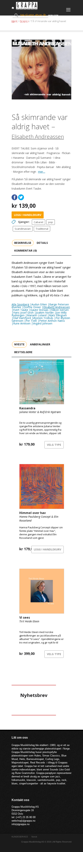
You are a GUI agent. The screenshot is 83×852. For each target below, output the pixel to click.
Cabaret (38, 222)
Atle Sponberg (20, 304)
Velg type (54, 445)
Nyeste (19, 344)
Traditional (42, 228)
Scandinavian (23, 228)
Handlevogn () (26, 22)
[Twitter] (21, 197)
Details (42, 243)
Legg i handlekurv (27, 215)
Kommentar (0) (25, 250)
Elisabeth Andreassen (38, 136)
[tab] (23, 243)
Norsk (34, 837)
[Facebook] (14, 197)
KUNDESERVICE (20, 837)
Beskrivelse (22, 243)
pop (50, 222)
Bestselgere (23, 352)
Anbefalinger (40, 344)
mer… (41, 171)
